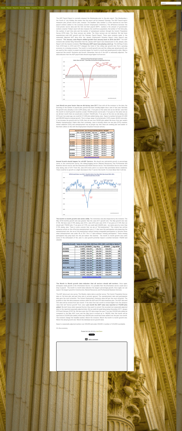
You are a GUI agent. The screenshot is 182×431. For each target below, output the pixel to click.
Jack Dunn (99, 331)
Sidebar (27, 8)
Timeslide (41, 8)
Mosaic (22, 8)
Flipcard (9, 8)
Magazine (16, 8)
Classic (3, 8)
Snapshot (34, 8)
